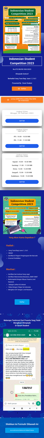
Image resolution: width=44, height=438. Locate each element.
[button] (22, 100)
